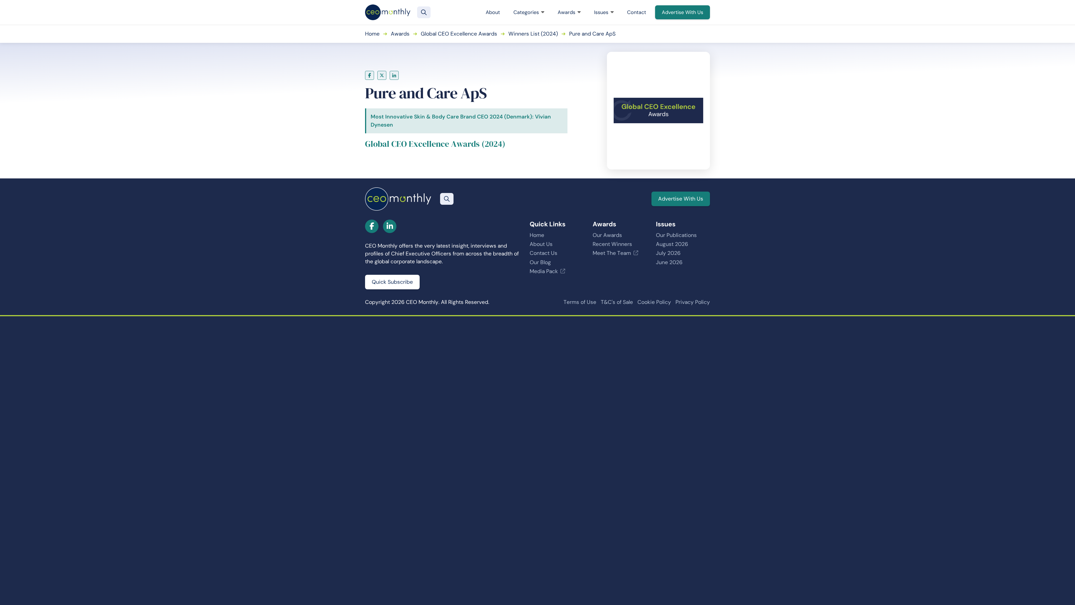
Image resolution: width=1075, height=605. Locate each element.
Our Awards (607, 235)
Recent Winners (612, 244)
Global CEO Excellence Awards (459, 33)
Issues (601, 12)
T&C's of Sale (617, 302)
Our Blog (540, 262)
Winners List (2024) (533, 33)
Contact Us (543, 253)
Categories (526, 12)
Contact (636, 12)
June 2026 (669, 262)
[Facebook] (369, 75)
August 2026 (672, 244)
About (493, 12)
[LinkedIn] (394, 75)
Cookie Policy (654, 302)
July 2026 (668, 253)
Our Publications (676, 235)
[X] (381, 75)
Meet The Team (612, 253)
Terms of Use (580, 302)
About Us (541, 244)
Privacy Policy (693, 302)
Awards (566, 12)
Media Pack (544, 271)
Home (372, 33)
